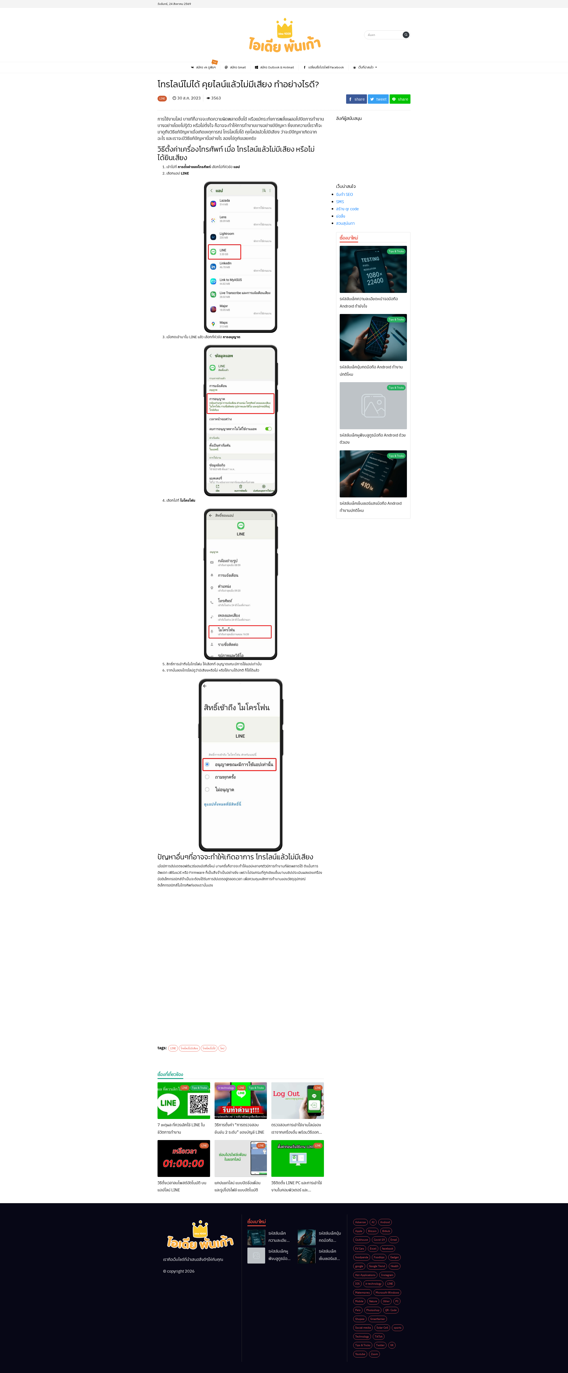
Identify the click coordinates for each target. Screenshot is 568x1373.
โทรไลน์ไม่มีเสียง (189, 1048)
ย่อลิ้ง (340, 216)
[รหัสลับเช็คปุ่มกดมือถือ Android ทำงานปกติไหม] (373, 337)
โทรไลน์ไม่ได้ (209, 1048)
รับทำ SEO (344, 194)
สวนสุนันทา (345, 223)
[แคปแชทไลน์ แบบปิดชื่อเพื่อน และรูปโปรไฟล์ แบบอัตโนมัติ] (241, 1158)
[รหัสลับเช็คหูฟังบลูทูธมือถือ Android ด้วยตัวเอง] (373, 405)
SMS (340, 201)
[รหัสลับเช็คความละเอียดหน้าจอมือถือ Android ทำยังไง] (373, 269)
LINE (173, 1048)
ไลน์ (222, 1048)
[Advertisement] (241, 923)
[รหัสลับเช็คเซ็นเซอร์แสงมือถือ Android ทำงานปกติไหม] (373, 473)
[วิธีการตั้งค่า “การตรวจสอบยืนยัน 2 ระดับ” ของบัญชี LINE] (241, 1100)
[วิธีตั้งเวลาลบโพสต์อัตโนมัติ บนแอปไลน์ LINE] (184, 1158)
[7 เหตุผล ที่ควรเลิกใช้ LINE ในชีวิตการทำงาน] (184, 1100)
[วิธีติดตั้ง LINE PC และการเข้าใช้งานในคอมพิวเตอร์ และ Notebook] (297, 1158)
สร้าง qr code (347, 208)
